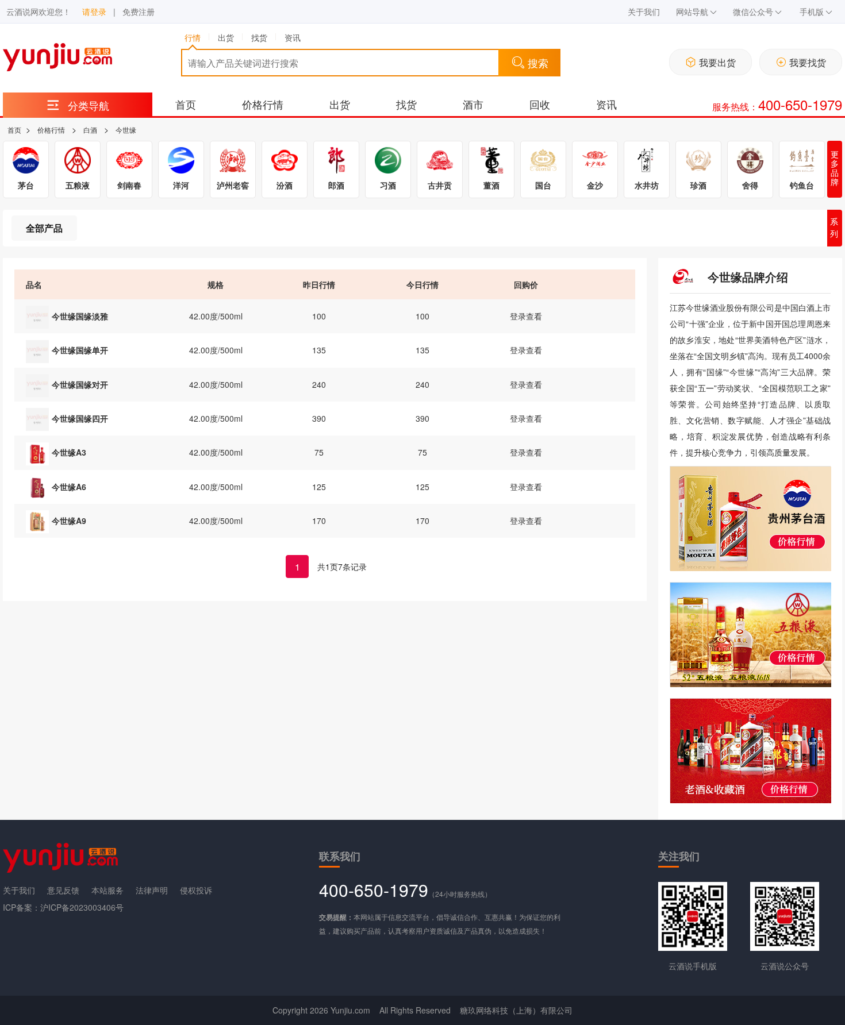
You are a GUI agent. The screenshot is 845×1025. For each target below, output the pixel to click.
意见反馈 (63, 890)
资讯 (606, 104)
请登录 (94, 11)
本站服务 (107, 890)
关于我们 (644, 11)
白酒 (90, 129)
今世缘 (126, 129)
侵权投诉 (196, 890)
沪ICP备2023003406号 (82, 907)
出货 (339, 104)
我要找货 (807, 62)
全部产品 (44, 227)
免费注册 (138, 11)
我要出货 (717, 62)
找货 (406, 104)
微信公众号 (753, 11)
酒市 (473, 104)
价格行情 (262, 104)
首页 (185, 104)
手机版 (812, 11)
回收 (539, 104)
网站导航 (692, 11)
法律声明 (152, 890)
